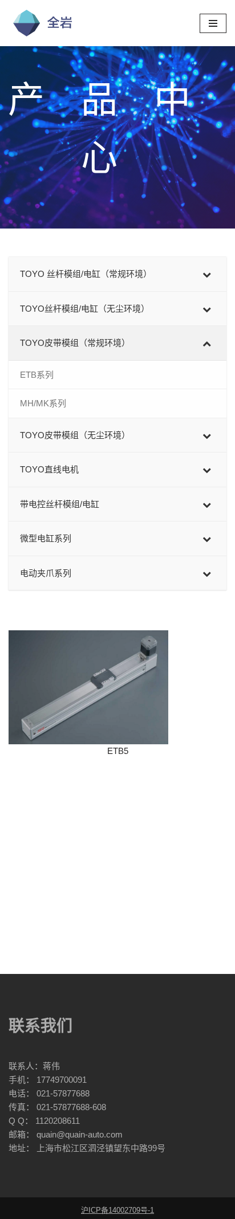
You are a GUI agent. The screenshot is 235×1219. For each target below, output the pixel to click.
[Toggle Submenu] (206, 274)
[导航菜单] (213, 23)
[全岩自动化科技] (43, 23)
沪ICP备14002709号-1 (117, 1210)
